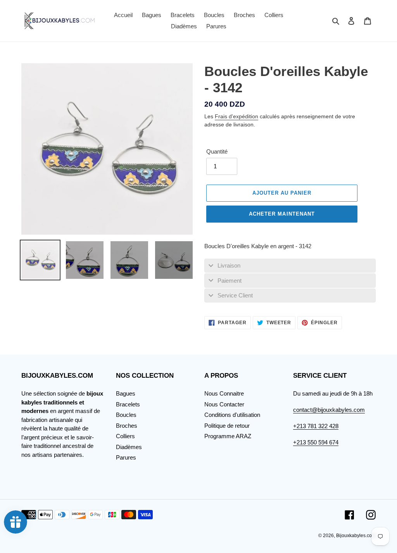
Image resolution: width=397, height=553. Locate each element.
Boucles (126, 414)
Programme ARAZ (227, 436)
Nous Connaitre (224, 393)
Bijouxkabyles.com (356, 535)
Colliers (125, 436)
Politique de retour (227, 425)
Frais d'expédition (236, 116)
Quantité (217, 151)
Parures (126, 457)
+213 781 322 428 (315, 426)
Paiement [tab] (229, 280)
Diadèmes (129, 447)
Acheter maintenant (282, 214)
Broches (126, 425)
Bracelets (128, 404)
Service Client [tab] (235, 295)
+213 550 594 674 (315, 442)
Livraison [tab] (228, 265)
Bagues (125, 393)
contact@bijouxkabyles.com (329, 409)
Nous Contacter (224, 404)
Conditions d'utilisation (232, 414)
